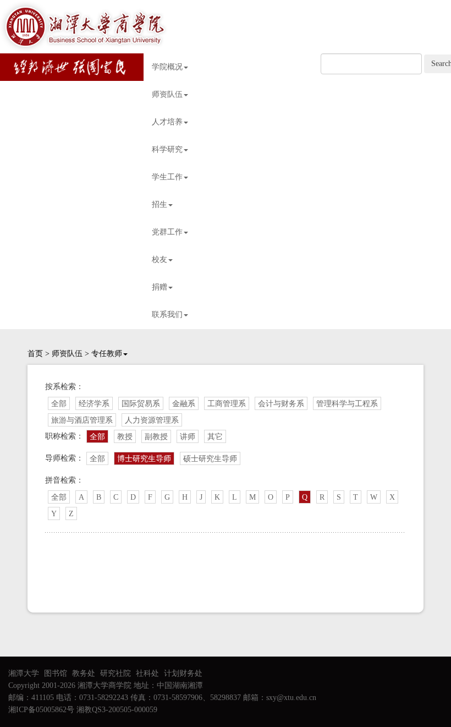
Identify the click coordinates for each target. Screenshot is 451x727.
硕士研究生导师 (210, 459)
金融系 (183, 404)
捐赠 (159, 287)
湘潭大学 (23, 673)
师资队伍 (167, 94)
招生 (159, 204)
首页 (35, 353)
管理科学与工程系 (347, 404)
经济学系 (94, 404)
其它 (215, 437)
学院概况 (167, 67)
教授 (125, 437)
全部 (59, 404)
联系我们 (167, 314)
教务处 (83, 673)
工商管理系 (226, 404)
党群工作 (167, 232)
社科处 (147, 673)
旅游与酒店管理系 (82, 420)
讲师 (187, 437)
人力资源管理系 (152, 420)
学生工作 (167, 177)
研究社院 (115, 673)
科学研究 (167, 149)
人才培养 (167, 122)
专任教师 (106, 353)
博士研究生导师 (144, 459)
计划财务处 (183, 673)
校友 (159, 259)
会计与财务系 (281, 404)
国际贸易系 (141, 404)
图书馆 (55, 673)
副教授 (156, 437)
